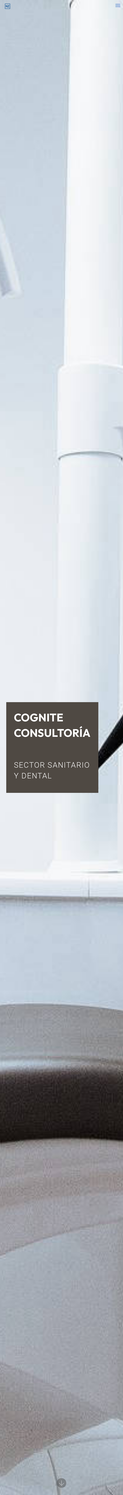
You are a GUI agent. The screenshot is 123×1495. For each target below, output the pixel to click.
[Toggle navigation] (117, 5)
